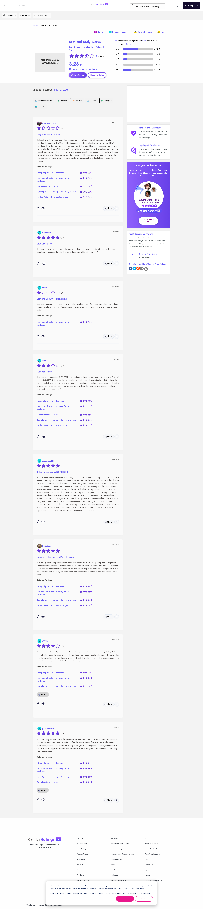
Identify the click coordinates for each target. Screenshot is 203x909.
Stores (35, 25)
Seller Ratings (82, 849)
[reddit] (138, 269)
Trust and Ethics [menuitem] (22, 6)
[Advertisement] (148, 103)
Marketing (114, 875)
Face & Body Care (88, 47)
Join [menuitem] (170, 6)
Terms (147, 859)
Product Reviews (83, 854)
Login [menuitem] (177, 6)
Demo (113, 864)
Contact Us (149, 864)
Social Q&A (81, 859)
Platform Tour (82, 843)
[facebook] (130, 269)
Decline (144, 899)
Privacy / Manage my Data (154, 880)
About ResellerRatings (153, 849)
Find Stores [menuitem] (8, 6)
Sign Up (147, 875)
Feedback (80, 875)
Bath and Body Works (85, 41)
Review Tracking (83, 880)
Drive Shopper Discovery (120, 843)
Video (79, 870)
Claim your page (148, 221)
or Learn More (150, 175)
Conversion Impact (118, 849)
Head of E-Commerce (118, 880)
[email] (142, 269)
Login (147, 870)
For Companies (191, 5)
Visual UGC (81, 864)
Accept (125, 899)
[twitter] (134, 269)
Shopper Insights (117, 859)
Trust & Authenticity (152, 854)
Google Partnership (152, 843)
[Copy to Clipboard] (146, 269)
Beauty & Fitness (74, 47)
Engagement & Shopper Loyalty (122, 854)
